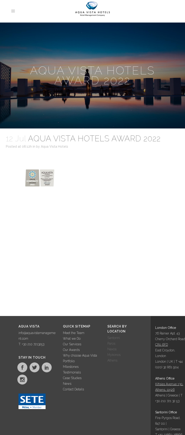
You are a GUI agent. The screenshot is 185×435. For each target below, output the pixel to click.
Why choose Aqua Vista (80, 355)
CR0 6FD (161, 344)
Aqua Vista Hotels (54, 146)
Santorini (113, 338)
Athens (112, 360)
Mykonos (113, 355)
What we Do (72, 338)
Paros (111, 343)
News (67, 383)
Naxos (111, 349)
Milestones (71, 367)
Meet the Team (73, 333)
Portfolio (69, 361)
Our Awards (71, 350)
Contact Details (73, 389)
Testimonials (72, 372)
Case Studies (72, 378)
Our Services (72, 344)
